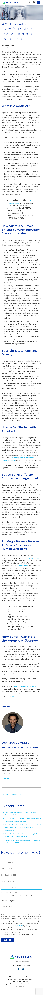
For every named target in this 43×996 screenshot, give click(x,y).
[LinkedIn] (19, 969)
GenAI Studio (23, 566)
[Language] (33, 2)
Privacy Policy (17, 926)
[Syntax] (10, 2)
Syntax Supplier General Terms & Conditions (20, 984)
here (14, 696)
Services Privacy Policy (20, 981)
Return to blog (12, 794)
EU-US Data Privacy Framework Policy (20, 979)
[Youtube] (23, 969)
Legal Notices (10, 977)
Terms (20, 977)
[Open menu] (38, 2)
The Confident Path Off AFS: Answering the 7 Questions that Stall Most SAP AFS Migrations (23, 827)
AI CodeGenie (34, 558)
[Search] (29, 2)
